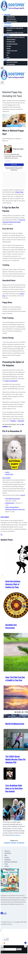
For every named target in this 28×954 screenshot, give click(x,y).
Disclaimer (7, 859)
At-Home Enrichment (11, 16)
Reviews (8, 52)
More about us (16, 835)
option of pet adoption (11, 381)
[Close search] (2, 946)
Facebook (7, 843)
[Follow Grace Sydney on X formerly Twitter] (1, 535)
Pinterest (21, 843)
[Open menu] (2, 82)
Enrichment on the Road (12, 21)
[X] (4, 914)
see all (23, 495)
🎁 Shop (5, 943)
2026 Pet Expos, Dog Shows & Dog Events (15, 32)
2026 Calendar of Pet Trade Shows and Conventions (15, 29)
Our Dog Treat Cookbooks (12, 62)
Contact (6, 857)
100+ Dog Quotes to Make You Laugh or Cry (16, 37)
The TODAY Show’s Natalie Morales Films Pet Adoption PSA (15, 759)
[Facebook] (2, 914)
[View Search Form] (2, 68)
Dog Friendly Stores (11, 41)
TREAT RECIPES (7, 23)
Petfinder (13, 421)
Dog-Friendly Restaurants (12, 44)
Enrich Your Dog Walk (11, 19)
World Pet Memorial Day (14, 724)
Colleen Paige (19, 192)
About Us (7, 851)
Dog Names (9, 46)
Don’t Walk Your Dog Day (12, 498)
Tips (7, 55)
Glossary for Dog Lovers (12, 50)
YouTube (13, 843)
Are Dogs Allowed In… (11, 39)
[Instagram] (5, 914)
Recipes (5, 937)
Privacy (6, 866)
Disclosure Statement (10, 862)
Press (6, 864)
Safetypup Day (9, 503)
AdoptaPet (21, 421)
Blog (5, 855)
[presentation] (15, 559)
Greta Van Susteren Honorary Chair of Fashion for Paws (12, 584)
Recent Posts (9, 474)
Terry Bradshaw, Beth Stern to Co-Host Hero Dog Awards (14, 788)
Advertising (7, 853)
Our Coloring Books (11, 64)
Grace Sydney (6, 478)
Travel (8, 57)
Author (7, 472)
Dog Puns (8, 48)
